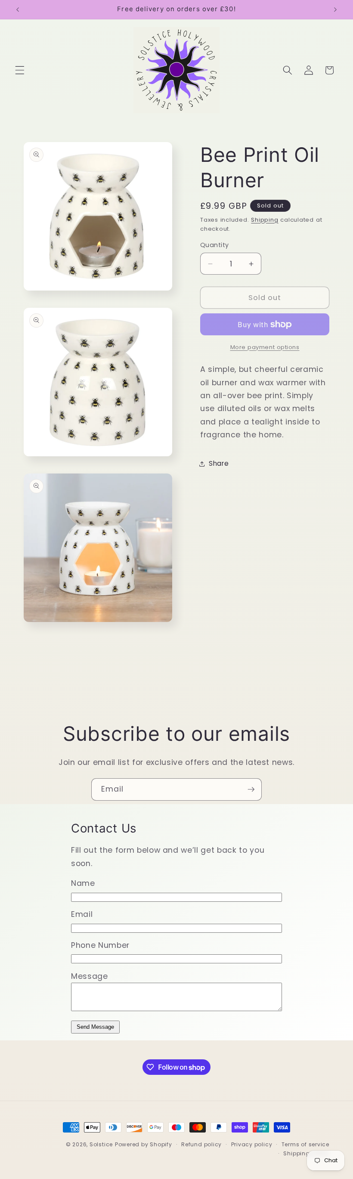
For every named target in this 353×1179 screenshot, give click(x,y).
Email (82, 914)
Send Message (95, 1027)
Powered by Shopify (143, 1144)
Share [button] (219, 463)
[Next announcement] (335, 9)
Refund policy (201, 1144)
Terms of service (305, 1144)
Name (83, 883)
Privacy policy (251, 1144)
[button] (19, 70)
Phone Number (100, 945)
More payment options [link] (265, 347)
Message (89, 976)
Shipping (264, 220)
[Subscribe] (251, 789)
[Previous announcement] (17, 9)
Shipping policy (306, 1153)
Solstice (101, 1144)
